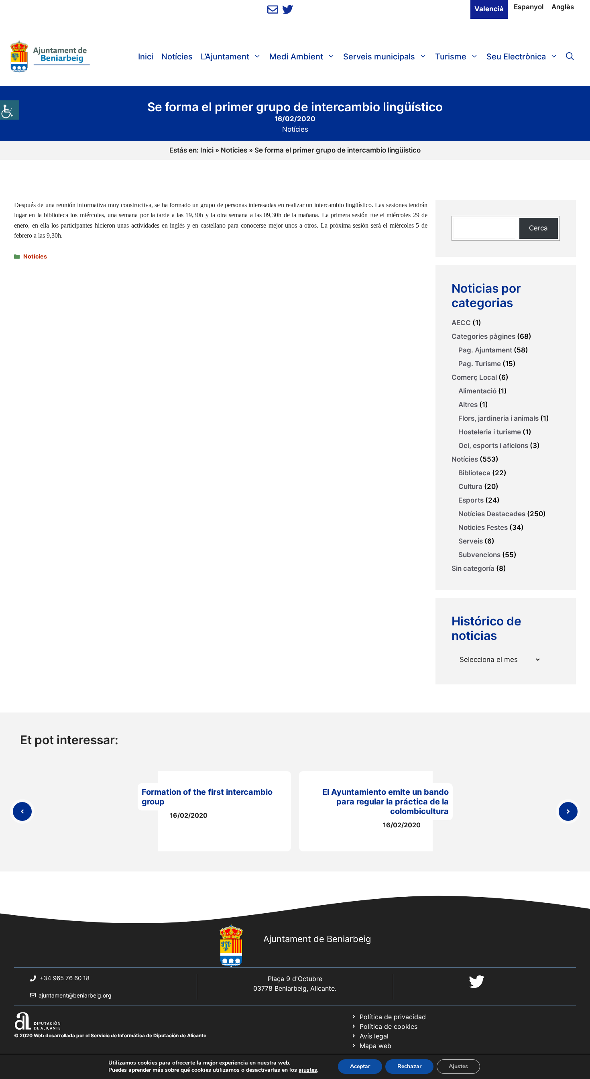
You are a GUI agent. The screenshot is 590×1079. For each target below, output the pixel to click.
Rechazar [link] (409, 1066)
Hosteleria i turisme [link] (489, 432)
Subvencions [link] (479, 555)
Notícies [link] (177, 56)
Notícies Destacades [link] (491, 514)
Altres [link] (468, 405)
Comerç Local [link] (474, 377)
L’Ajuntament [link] (225, 56)
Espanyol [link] (528, 7)
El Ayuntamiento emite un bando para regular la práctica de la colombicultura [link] (385, 801)
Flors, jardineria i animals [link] (498, 418)
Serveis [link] (470, 541)
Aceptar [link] (360, 1066)
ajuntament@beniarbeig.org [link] (75, 995)
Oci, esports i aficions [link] (493, 446)
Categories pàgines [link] (483, 336)
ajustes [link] (308, 1070)
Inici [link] (145, 56)
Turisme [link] (450, 56)
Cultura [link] (470, 486)
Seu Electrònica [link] (516, 56)
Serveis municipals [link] (379, 56)
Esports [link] (471, 500)
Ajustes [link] (458, 1066)
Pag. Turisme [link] (479, 364)
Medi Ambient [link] (296, 56)
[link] (9, 110)
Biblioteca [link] (474, 473)
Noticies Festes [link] (483, 527)
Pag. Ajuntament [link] (485, 350)
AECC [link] (461, 323)
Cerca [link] (538, 228)
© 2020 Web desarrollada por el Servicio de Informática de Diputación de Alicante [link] (110, 1035)
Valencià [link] (489, 9)
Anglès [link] (562, 7)
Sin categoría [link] (473, 568)
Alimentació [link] (477, 391)
